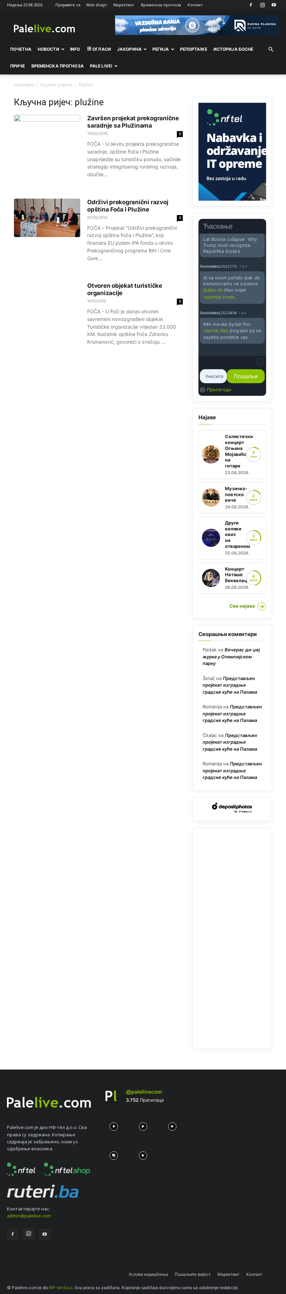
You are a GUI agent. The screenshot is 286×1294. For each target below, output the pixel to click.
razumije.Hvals (219, 297)
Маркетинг (123, 4)
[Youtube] (274, 5)
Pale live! (101, 66)
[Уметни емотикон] (260, 362)
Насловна (24, 85)
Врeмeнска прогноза (57, 66)
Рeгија (160, 49)
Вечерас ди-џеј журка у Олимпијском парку (231, 656)
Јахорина (129, 49)
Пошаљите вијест (193, 1274)
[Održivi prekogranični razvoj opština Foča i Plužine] (47, 218)
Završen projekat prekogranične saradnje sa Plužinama (133, 122)
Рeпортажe (193, 49)
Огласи (101, 49)
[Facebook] (251, 5)
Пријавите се (68, 4)
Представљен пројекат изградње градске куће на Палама (230, 685)
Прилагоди (219, 389)
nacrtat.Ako (215, 330)
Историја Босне (233, 49)
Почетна (20, 49)
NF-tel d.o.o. (62, 1287)
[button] (270, 49)
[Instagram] (262, 5)
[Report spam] (261, 266)
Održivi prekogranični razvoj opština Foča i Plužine (127, 206)
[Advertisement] (232, 938)
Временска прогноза (161, 4)
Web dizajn (96, 4)
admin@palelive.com (29, 1216)
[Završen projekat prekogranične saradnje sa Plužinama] (47, 134)
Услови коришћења (148, 1274)
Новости (48, 49)
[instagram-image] (114, 1125)
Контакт (195, 4)
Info (75, 49)
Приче (17, 66)
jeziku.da (213, 290)
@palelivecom (144, 1091)
